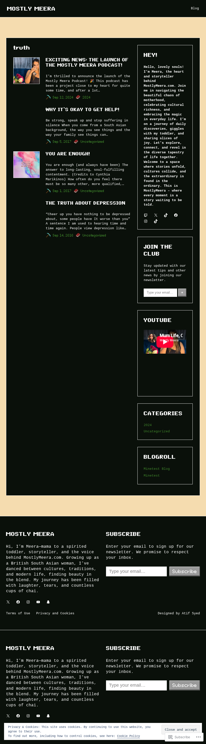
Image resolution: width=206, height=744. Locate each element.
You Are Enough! (68, 153)
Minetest (152, 476)
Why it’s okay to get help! (82, 109)
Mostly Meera (31, 9)
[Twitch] (146, 215)
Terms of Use (18, 613)
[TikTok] (166, 215)
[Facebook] (176, 215)
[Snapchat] (48, 602)
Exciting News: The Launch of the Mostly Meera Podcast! (87, 62)
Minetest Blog (157, 469)
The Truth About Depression (85, 203)
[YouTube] (38, 602)
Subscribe (184, 571)
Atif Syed (191, 613)
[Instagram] (146, 221)
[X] (156, 215)
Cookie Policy (128, 736)
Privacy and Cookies (55, 613)
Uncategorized (92, 142)
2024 (87, 97)
